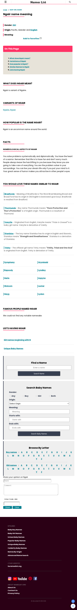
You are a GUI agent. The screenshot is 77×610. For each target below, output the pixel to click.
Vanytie (8, 222)
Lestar (41, 286)
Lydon (41, 294)
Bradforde (10, 194)
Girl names (11, 465)
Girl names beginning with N (17, 340)
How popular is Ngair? (19, 64)
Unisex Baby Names (16, 537)
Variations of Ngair (18, 61)
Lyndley (42, 270)
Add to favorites (31, 38)
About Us (11, 587)
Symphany (9, 262)
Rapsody (8, 270)
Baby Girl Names (16, 10)
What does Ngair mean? (20, 58)
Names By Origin (15, 552)
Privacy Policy (14, 593)
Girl (14, 25)
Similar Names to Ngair (19, 67)
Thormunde (10, 208)
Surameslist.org (14, 566)
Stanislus (9, 233)
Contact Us (12, 590)
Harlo (6, 278)
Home (5, 10)
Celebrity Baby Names (17, 548)
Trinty (7, 247)
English (33, 30)
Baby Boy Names (15, 530)
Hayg (6, 294)
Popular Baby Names (16, 541)
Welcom (8, 286)
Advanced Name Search (18, 555)
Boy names (11, 452)
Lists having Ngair (17, 70)
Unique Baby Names (13, 348)
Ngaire (6, 109)
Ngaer (13, 109)
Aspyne (42, 278)
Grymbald (43, 262)
